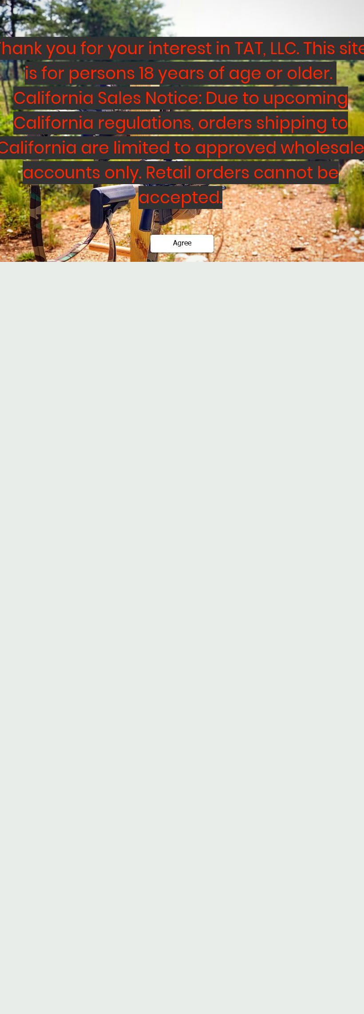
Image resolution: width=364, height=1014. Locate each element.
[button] (182, 244)
